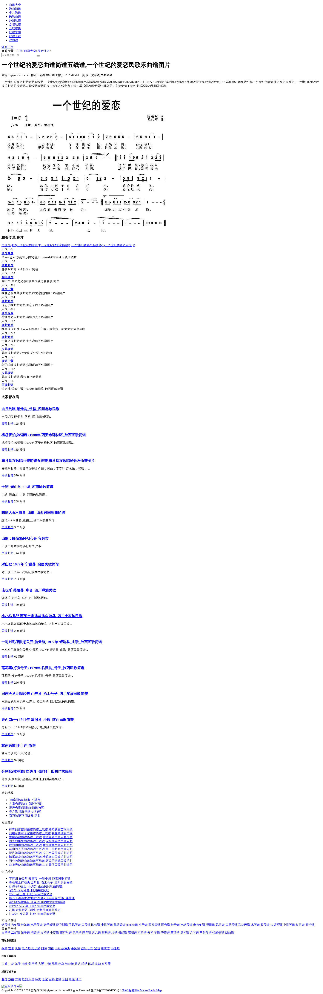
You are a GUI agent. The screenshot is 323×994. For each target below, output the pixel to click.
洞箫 (25, 963)
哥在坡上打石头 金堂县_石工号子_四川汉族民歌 (41, 882)
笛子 (18, 963)
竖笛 (97, 948)
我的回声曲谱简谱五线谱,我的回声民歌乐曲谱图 (41, 845)
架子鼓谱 (49, 924)
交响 (18, 979)
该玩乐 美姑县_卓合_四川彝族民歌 (28, 590)
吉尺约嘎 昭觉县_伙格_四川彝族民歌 (30, 409)
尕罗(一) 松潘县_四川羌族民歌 (29, 890)
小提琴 (115, 948)
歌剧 (25, 979)
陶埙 (91, 963)
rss (146, 990)
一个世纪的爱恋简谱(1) (56, 245)
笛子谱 (25, 932)
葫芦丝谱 (66, 932)
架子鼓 (35, 948)
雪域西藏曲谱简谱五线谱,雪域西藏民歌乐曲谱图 (41, 837)
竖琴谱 (265, 924)
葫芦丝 (32, 963)
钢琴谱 (5, 924)
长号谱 (175, 924)
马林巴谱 (244, 924)
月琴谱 (194, 932)
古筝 (4, 963)
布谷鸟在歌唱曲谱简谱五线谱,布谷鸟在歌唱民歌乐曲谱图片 (48, 461)
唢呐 (84, 963)
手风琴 (75, 948)
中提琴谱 (289, 924)
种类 (38, 979)
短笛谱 (300, 924)
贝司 (90, 948)
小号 (58, 948)
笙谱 (157, 932)
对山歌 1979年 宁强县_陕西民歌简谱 (30, 564)
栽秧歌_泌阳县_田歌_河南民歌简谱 (32, 906)
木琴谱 (255, 924)
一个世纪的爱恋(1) (29, 245)
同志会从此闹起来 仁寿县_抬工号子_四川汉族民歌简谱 (44, 694)
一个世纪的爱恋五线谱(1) (88, 245)
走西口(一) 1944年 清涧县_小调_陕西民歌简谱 (37, 720)
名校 (58, 979)
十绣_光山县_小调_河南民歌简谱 (27, 487)
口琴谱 (85, 924)
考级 (72, 979)
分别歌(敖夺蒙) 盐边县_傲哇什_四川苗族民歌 (36, 771)
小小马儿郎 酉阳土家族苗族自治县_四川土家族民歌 (41, 616)
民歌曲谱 (15, 16)
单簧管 (105, 948)
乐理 (31, 979)
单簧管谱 (120, 924)
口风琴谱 (231, 924)
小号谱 (143, 924)
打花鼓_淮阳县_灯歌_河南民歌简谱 (32, 913)
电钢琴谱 (187, 924)
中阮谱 (54, 932)
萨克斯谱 (62, 924)
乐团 (65, 979)
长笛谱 (25, 924)
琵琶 (55, 963)
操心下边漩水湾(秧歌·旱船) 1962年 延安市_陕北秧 (42, 898)
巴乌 (61, 963)
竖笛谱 (309, 924)
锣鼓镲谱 (218, 932)
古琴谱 (44, 932)
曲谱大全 (15, 4)
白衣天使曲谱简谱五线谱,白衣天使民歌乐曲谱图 (41, 864)
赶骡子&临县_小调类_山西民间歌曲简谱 (35, 886)
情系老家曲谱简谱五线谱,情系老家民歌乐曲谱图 (41, 856)
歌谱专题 (15, 32)
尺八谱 (96, 932)
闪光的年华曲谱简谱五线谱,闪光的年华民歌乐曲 (41, 841)
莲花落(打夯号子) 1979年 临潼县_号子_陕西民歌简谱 (42, 668)
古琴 (41, 963)
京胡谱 (142, 932)
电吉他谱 (199, 924)
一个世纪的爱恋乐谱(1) (120, 245)
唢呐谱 (106, 932)
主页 (19, 51)
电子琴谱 (37, 924)
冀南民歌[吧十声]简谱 (18, 745)
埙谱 (114, 932)
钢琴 (4, 948)
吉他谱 (15, 924)
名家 (45, 979)
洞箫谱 (35, 932)
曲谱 (4, 979)
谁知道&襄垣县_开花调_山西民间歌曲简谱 (37, 902)
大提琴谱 (276, 924)
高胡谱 (132, 932)
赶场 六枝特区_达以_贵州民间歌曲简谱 (35, 910)
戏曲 (11, 979)
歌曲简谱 (15, 8)
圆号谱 (165, 924)
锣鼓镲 (69, 963)
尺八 (78, 963)
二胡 (11, 963)
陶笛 (51, 948)
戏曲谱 (13, 40)
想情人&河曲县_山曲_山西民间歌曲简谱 (33, 512)
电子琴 (26, 948)
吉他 (11, 948)
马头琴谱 (206, 932)
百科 (52, 979)
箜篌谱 (165, 932)
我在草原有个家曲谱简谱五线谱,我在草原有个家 (41, 833)
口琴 (44, 948)
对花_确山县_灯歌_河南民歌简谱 (30, 894)
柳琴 (150, 932)
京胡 (98, 963)
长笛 (18, 948)
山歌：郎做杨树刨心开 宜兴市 (25, 538)
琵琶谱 (77, 932)
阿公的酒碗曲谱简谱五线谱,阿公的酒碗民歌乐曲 (41, 860)
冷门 (78, 979)
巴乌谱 (86, 932)
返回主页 (7, 47)
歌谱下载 (15, 36)
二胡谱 (15, 932)
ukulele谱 (132, 924)
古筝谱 (5, 932)
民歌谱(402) (9, 245)
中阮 (48, 963)
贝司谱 (210, 924)
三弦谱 (174, 932)
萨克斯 (65, 948)
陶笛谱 (95, 924)
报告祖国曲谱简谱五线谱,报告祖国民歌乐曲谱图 (41, 853)
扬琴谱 (184, 932)
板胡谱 (122, 932)
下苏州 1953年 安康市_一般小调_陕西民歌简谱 (39, 878)
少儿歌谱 (15, 12)
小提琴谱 (107, 924)
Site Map (140, 990)
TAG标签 (128, 990)
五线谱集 (15, 28)
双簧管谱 (154, 924)
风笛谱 (220, 924)
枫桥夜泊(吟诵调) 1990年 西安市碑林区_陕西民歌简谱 (43, 435)
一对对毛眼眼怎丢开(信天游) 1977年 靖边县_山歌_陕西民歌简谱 (51, 642)
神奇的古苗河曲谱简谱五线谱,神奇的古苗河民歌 (41, 829)
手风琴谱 (75, 924)
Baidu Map (155, 990)
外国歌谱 (15, 20)
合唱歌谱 (15, 24)
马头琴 (106, 963)
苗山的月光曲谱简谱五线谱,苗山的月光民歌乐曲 (41, 849)
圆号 (84, 948)
